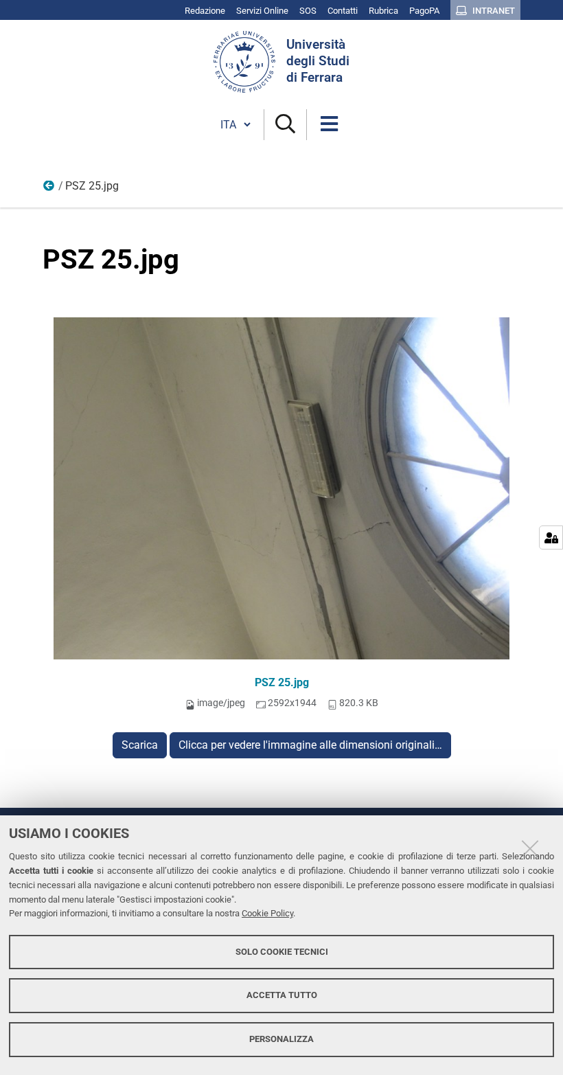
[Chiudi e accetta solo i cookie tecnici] (530, 848)
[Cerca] (285, 124)
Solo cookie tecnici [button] (281, 952)
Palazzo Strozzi (49, 189)
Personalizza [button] (281, 1039)
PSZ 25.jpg (282, 682)
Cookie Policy (267, 913)
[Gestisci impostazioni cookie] (551, 537)
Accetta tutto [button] (281, 995)
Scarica (140, 744)
